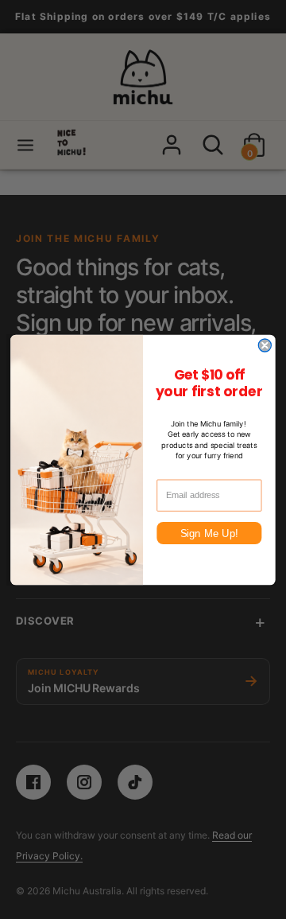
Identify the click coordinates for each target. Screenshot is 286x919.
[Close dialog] (264, 345)
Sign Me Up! (209, 533)
